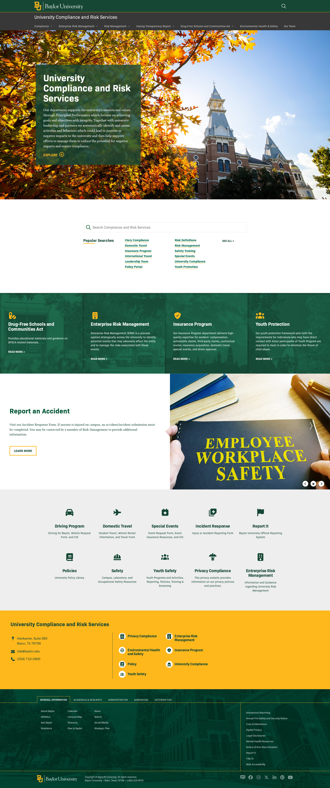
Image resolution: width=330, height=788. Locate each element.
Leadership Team (136, 261)
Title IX (249, 758)
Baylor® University (107, 776)
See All (227, 241)
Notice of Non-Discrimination (261, 747)
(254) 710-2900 (28, 658)
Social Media (101, 722)
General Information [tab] (53, 699)
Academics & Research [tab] (88, 699)
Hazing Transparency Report (153, 26)
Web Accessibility (255, 764)
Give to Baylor (75, 728)
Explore (50, 155)
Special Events (185, 256)
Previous (305, 484)
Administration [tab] (118, 699)
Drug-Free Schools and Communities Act (205, 26)
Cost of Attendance (256, 724)
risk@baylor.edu (28, 651)
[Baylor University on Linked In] (274, 779)
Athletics (45, 716)
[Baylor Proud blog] (242, 779)
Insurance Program (138, 251)
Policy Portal (133, 266)
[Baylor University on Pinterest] (282, 779)
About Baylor (48, 711)
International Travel (138, 256)
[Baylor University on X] (266, 779)
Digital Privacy (254, 729)
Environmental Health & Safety (259, 26)
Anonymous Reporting (258, 712)
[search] (284, 6)
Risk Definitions (185, 240)
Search (98, 716)
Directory (73, 722)
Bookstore (46, 728)
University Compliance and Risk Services (75, 17)
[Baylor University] (58, 6)
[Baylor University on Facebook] (250, 779)
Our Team (289, 26)
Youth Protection (186, 266)
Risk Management (115, 26)
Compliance (41, 26)
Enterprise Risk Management (76, 26)
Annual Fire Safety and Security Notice (266, 718)
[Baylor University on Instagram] (258, 779)
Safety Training (185, 251)
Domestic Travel (136, 245)
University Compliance (190, 261)
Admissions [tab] (141, 699)
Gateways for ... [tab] (164, 699)
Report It (251, 752)
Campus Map (75, 716)
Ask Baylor (46, 722)
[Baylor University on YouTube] (289, 779)
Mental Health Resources (259, 741)
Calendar (73, 711)
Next (321, 484)
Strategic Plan (102, 728)
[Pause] (313, 484)
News (97, 711)
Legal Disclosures (255, 735)
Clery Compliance (137, 240)
